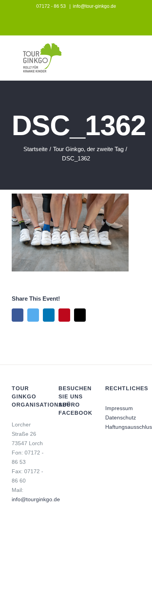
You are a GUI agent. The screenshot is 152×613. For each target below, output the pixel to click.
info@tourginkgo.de (36, 499)
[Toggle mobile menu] (137, 54)
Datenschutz (120, 417)
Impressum (119, 408)
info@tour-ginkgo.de (94, 6)
